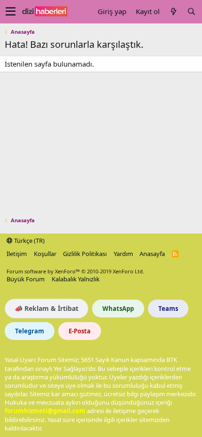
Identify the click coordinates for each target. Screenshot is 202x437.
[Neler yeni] (173, 11)
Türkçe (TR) (29, 240)
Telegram (29, 331)
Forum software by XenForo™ (75, 271)
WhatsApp (118, 308)
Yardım (123, 253)
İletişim (17, 253)
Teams (168, 308)
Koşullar (45, 253)
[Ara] (191, 11)
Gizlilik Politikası (85, 253)
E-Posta (80, 331)
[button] (10, 11)
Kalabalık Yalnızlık (76, 279)
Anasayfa (152, 253)
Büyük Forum (26, 279)
